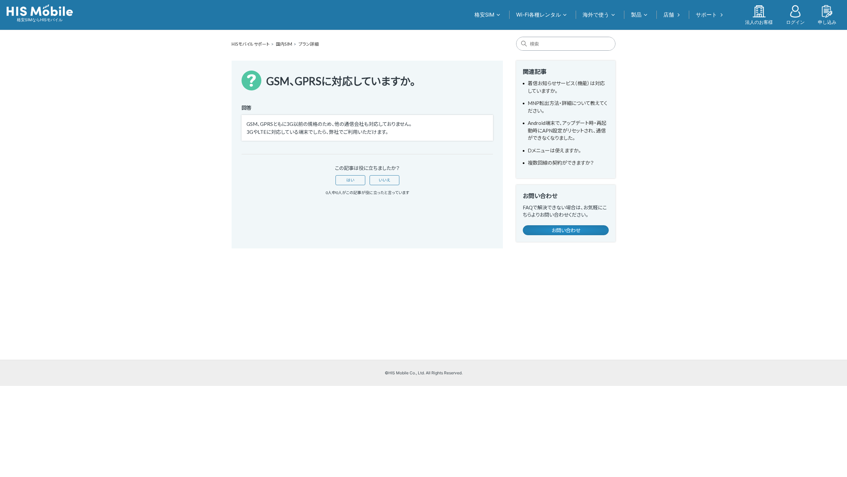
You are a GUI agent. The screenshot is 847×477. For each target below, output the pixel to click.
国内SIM (284, 44)
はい (350, 180)
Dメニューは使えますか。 (554, 150)
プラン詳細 (308, 44)
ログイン (795, 22)
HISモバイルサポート (251, 44)
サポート (706, 14)
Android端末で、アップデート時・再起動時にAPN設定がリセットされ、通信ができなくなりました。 (567, 130)
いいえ (384, 180)
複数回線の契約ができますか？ (561, 163)
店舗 (668, 14)
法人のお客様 (759, 22)
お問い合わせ (566, 230)
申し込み (827, 22)
